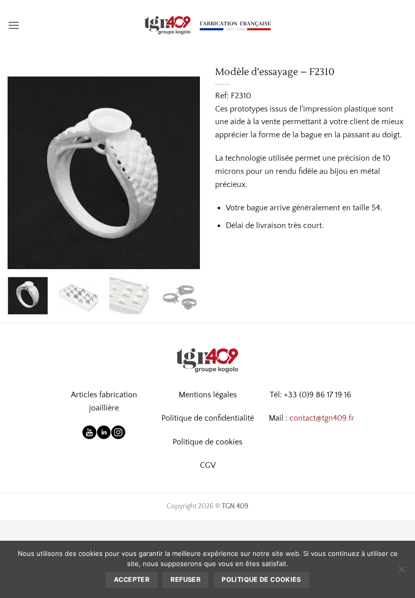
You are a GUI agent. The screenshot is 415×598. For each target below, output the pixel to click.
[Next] (183, 173)
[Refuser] (401, 572)
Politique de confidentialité (207, 418)
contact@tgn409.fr (321, 418)
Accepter (131, 579)
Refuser (185, 579)
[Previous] (24, 173)
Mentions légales (208, 394)
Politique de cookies (207, 441)
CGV (208, 465)
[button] (14, 25)
